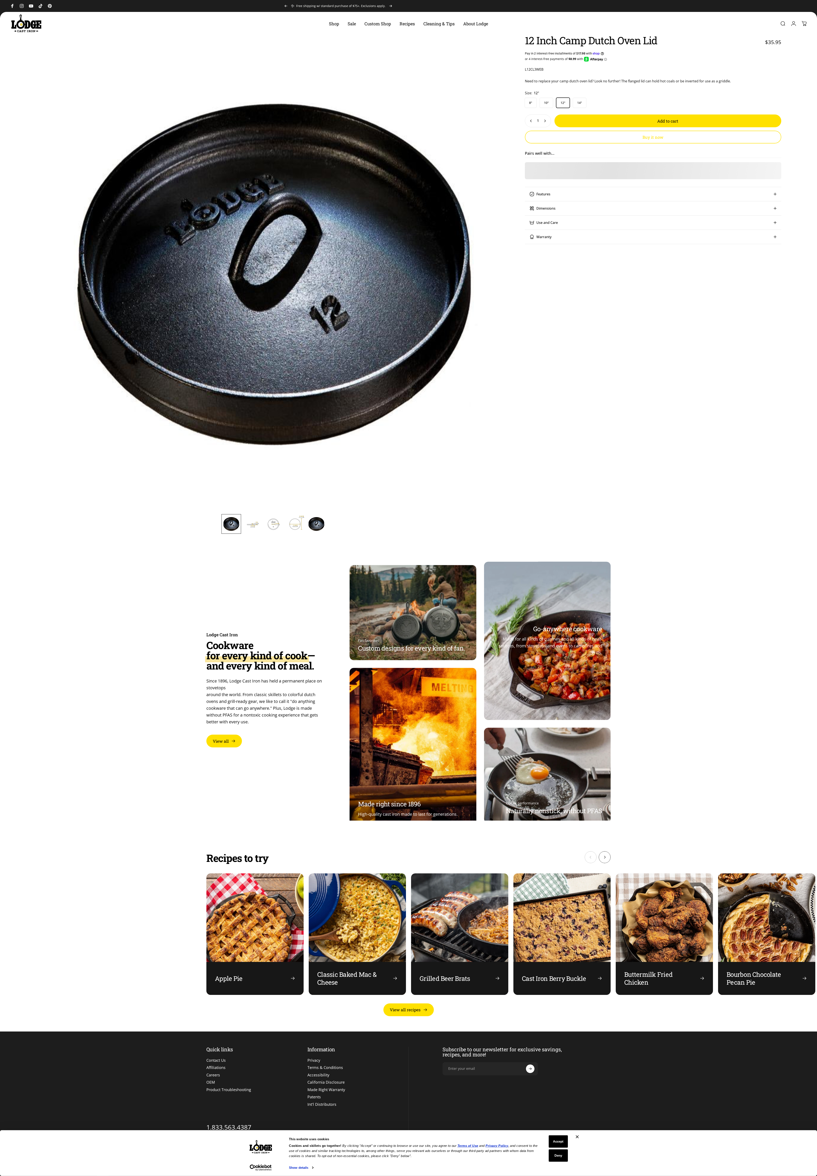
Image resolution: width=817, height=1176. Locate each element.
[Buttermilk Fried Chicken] (664, 934)
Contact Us (216, 1060)
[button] (231, 524)
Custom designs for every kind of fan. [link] (411, 648)
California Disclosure (326, 1082)
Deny (558, 1155)
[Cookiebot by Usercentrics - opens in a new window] (260, 1168)
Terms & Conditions (325, 1067)
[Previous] (286, 6)
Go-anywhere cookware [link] (567, 629)
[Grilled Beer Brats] (459, 934)
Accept (558, 1141)
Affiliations (216, 1067)
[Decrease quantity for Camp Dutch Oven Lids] (530, 121)
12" (563, 103)
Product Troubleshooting (228, 1089)
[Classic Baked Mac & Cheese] (357, 934)
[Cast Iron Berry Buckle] (562, 934)
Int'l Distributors (321, 1104)
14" (579, 103)
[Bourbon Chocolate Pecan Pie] (766, 934)
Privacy (313, 1060)
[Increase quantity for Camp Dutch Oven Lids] (546, 121)
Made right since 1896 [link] (389, 804)
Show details (298, 1167)
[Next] (390, 6)
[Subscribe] (530, 1068)
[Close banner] (577, 1136)
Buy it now (653, 137)
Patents (314, 1096)
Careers (213, 1075)
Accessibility (318, 1075)
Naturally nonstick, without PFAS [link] (554, 811)
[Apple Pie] (255, 934)
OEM (210, 1082)
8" (530, 103)
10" (546, 103)
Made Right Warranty (326, 1089)
